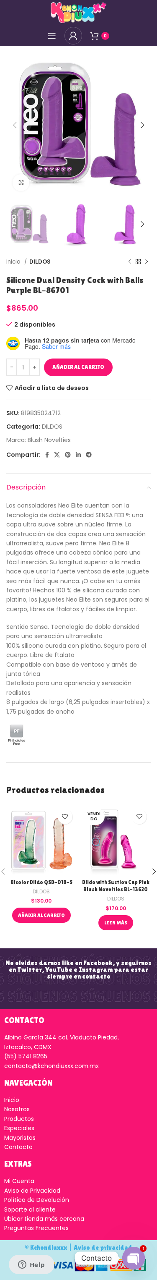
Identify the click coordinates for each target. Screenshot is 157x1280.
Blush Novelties (49, 440)
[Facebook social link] (47, 454)
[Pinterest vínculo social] (67, 454)
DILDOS (40, 262)
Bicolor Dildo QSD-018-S (41, 882)
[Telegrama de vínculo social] (88, 454)
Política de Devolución (36, 1200)
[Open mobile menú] (52, 35)
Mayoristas (20, 1137)
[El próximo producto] (146, 262)
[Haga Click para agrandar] (21, 182)
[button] (41, 915)
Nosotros (17, 1109)
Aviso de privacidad (103, 1247)
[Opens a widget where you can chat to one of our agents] (31, 1265)
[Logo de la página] (78, 12)
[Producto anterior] (130, 262)
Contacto (18, 1147)
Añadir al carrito (78, 367)
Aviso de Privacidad (32, 1190)
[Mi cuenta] (73, 35)
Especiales (19, 1128)
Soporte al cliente (30, 1209)
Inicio (14, 262)
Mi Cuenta (19, 1181)
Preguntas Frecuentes (36, 1228)
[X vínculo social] (56, 454)
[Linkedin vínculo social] (78, 454)
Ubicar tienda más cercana (44, 1219)
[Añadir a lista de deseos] (65, 816)
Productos (19, 1119)
